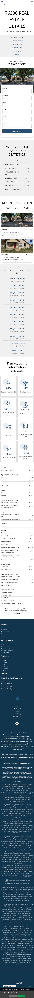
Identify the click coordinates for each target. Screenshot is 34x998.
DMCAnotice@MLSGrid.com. (17, 923)
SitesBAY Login (17, 716)
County (5, 662)
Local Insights (17, 55)
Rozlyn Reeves (6, 645)
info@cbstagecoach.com (12, 689)
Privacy (17, 706)
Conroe (5, 637)
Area (4, 670)
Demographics (17, 51)
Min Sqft (4, 116)
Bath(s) (4, 109)
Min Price (4, 88)
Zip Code (5, 666)
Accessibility (17, 708)
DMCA (17, 711)
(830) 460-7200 (9, 687)
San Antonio (6, 631)
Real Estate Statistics (17, 41)
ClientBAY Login (17, 714)
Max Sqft (4, 123)
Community (6, 668)
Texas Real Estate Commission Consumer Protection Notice (17, 754)
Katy (4, 635)
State (4, 660)
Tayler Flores (6, 648)
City (4, 664)
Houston (5, 629)
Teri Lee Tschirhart (8, 650)
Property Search (17, 37)
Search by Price (17, 48)
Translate (28, 986)
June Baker (6, 646)
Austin (4, 633)
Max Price (5, 95)
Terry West (6, 652)
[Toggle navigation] (32, 2)
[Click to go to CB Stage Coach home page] (2, 2)
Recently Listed (17, 44)
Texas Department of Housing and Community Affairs (17, 763)
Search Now (17, 131)
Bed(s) (4, 102)
